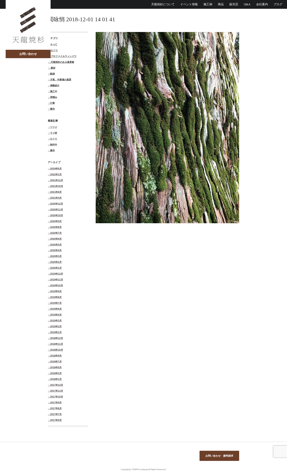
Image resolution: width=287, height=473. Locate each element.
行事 (52, 103)
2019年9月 (56, 291)
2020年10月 (56, 215)
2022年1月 (56, 174)
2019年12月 (56, 273)
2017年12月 (56, 385)
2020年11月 (56, 209)
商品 (221, 4)
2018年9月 (56, 355)
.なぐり (54, 50)
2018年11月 (56, 344)
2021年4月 (56, 197)
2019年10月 (56, 285)
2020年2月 (56, 262)
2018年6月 (56, 367)
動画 (52, 73)
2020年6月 (56, 238)
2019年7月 (56, 303)
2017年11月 (56, 390)
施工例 (207, 4)
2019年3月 (56, 320)
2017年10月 (56, 396)
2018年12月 (56, 338)
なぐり (53, 138)
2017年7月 (56, 414)
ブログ (278, 4)
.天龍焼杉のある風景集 (62, 62)
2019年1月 (56, 332)
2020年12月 (56, 203)
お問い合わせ (28, 53)
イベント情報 (189, 4)
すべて (53, 44)
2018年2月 (56, 373)
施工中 (53, 91)
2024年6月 (56, 168)
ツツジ (53, 127)
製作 (52, 109)
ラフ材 (53, 133)
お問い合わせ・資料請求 (219, 455)
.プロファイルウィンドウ (63, 56)
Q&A (247, 4)
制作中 (53, 144)
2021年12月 (56, 180)
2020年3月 (56, 256)
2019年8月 (56, 297)
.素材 (52, 68)
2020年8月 (56, 227)
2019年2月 (56, 326)
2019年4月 (56, 314)
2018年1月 (56, 379)
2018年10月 (56, 350)
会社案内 (262, 4)
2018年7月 (56, 361)
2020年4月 (56, 250)
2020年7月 (56, 233)
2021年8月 (56, 192)
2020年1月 (56, 268)
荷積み (53, 97)
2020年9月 (56, 221)
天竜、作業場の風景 (60, 79)
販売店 (233, 4)
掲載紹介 (55, 85)
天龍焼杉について (163, 4)
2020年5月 (56, 244)
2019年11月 (56, 279)
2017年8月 (56, 408)
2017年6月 (56, 420)
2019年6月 (56, 309)
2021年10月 (56, 186)
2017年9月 (56, 402)
